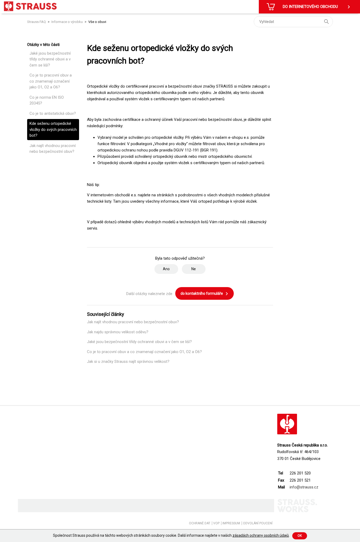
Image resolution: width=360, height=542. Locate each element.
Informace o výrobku (67, 22)
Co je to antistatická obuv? (53, 113)
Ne (193, 269)
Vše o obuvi (97, 22)
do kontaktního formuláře (202, 293)
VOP (216, 523)
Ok (300, 536)
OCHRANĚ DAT (199, 523)
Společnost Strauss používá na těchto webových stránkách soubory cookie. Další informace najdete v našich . (171, 535)
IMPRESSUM (231, 523)
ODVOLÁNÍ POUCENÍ (258, 523)
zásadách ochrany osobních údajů (260, 535)
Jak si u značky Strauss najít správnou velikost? (128, 361)
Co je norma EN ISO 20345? (47, 100)
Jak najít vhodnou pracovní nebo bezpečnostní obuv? (53, 148)
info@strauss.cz (304, 487)
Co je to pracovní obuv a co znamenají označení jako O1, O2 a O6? (51, 81)
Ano (166, 269)
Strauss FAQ (37, 22)
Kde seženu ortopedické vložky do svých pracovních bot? (53, 129)
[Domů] (30, 6)
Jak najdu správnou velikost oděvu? (117, 332)
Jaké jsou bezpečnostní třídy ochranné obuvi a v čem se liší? (50, 59)
